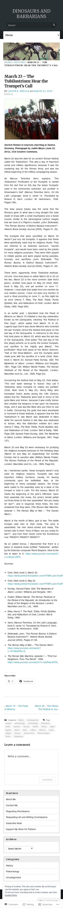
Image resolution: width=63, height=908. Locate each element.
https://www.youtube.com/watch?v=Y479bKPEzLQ (24, 649)
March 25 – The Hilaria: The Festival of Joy (47, 707)
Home (8, 62)
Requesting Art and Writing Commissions (26, 817)
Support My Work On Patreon (21, 829)
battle (8, 726)
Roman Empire (43, 733)
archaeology (33, 723)
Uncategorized (32, 720)
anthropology (20, 723)
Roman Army (29, 733)
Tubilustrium (18, 736)
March (17, 730)
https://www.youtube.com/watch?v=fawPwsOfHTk (33, 662)
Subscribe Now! (14, 823)
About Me (11, 799)
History (19, 62)
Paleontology (12, 871)
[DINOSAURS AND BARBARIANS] (31, 51)
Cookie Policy (11, 895)
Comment (47, 779)
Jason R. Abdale (18, 91)
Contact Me (12, 805)
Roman (17, 733)
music (51, 730)
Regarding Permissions (18, 811)
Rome (8, 736)
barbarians (45, 723)
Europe (26, 726)
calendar (16, 726)
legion (52, 726)
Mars (25, 730)
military (33, 730)
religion (8, 733)
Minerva (42, 730)
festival (35, 726)
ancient (8, 723)
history (44, 726)
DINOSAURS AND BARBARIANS (31, 13)
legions (8, 730)
